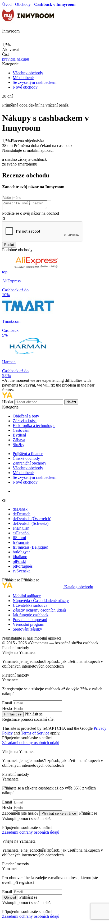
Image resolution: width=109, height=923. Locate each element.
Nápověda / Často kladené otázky (41, 600)
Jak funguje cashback (30, 615)
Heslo (7, 708)
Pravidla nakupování (30, 619)
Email (7, 703)
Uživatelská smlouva (30, 605)
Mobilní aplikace (27, 596)
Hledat (8, 401)
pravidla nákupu (15, 59)
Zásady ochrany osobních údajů (39, 610)
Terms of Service (35, 733)
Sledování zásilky (27, 629)
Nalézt (71, 402)
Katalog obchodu (78, 587)
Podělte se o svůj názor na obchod (30, 213)
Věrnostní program (28, 624)
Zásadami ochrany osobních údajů (30, 742)
